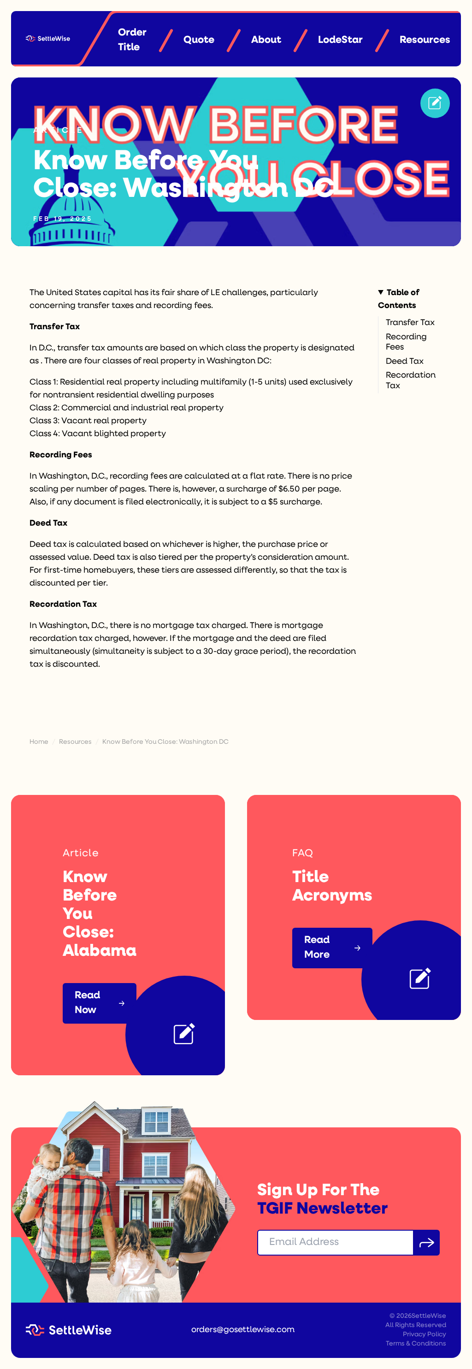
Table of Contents (398, 299)
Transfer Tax (410, 323)
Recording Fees (406, 342)
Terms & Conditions (416, 1343)
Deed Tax (405, 362)
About (266, 40)
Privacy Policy (424, 1334)
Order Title (132, 41)
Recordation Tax (411, 381)
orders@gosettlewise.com (243, 1330)
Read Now (87, 1003)
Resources (425, 40)
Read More (317, 947)
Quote (198, 40)
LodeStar (340, 40)
